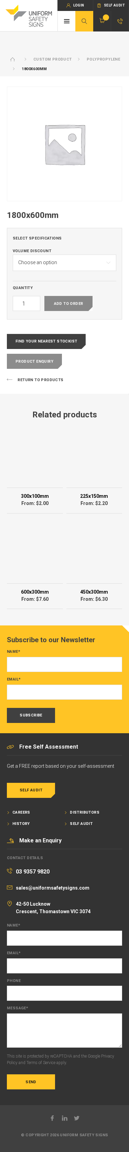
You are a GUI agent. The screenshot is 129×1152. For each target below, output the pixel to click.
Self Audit (31, 790)
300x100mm (35, 496)
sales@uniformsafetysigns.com (52, 888)
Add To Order (68, 303)
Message (17, 1008)
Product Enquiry (34, 361)
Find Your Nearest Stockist (46, 341)
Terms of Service (40, 1062)
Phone (14, 981)
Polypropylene (103, 59)
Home (13, 59)
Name (13, 652)
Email (14, 679)
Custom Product (52, 59)
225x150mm (94, 496)
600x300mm (35, 592)
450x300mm (94, 592)
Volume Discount (32, 251)
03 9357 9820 (33, 871)
